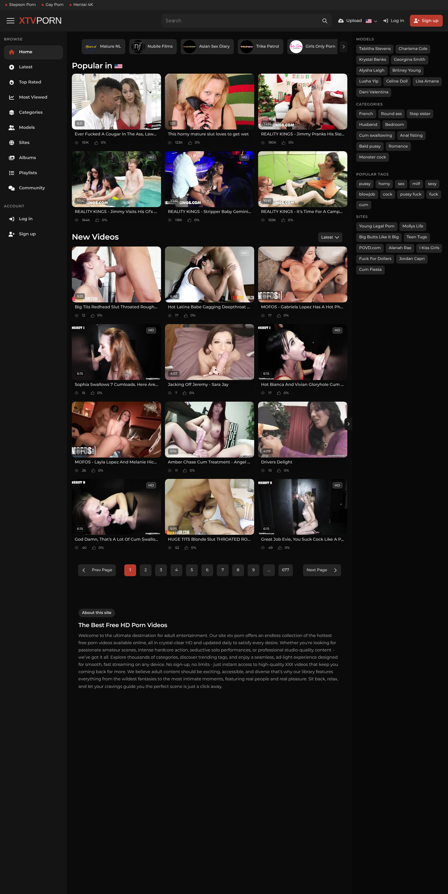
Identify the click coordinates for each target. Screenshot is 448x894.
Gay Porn (55, 4)
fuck (433, 194)
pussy (365, 183)
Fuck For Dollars (375, 258)
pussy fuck (410, 194)
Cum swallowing (375, 135)
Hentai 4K (83, 4)
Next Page (317, 570)
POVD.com (370, 248)
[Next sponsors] (343, 46)
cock (388, 194)
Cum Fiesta (370, 269)
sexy (432, 183)
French (366, 113)
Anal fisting (411, 135)
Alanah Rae (400, 248)
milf (416, 183)
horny (384, 183)
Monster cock (372, 157)
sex (401, 183)
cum (363, 204)
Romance (398, 146)
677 (285, 570)
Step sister (420, 113)
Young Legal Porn (377, 226)
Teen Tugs (417, 237)
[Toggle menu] (10, 20)
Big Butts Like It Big (379, 237)
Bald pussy (370, 146)
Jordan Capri (411, 258)
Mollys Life (412, 226)
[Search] (325, 21)
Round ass (391, 113)
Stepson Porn (22, 4)
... (269, 570)
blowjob (367, 194)
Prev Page (102, 570)
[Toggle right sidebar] (348, 424)
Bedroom (394, 124)
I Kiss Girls (429, 248)
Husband (368, 124)
